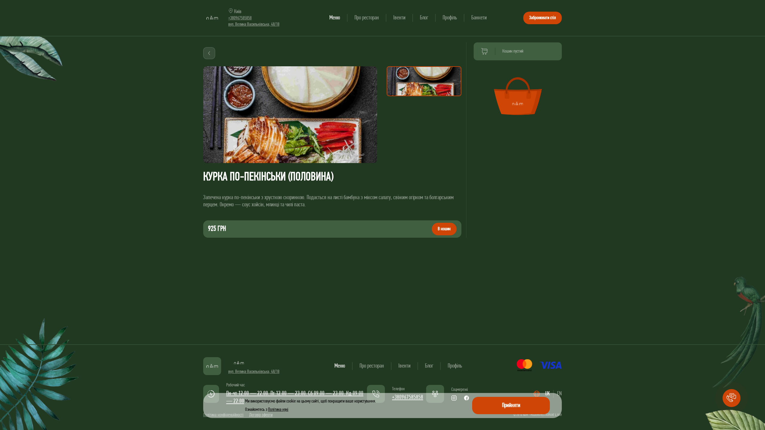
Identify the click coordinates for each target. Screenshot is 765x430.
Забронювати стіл (542, 18)
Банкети (479, 18)
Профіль (450, 18)
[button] (731, 398)
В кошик (444, 229)
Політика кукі (278, 409)
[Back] (209, 53)
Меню (334, 18)
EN (559, 394)
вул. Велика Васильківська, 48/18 (253, 24)
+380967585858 (240, 18)
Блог (424, 18)
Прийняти (511, 405)
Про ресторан (366, 18)
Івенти (399, 18)
